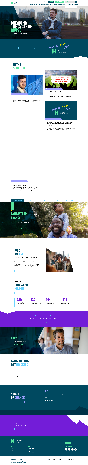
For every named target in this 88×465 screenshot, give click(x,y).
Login (45, 1)
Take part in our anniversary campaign (29, 48)
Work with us (54, 4)
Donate (51, 1)
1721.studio (24, 462)
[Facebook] (69, 449)
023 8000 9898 (31, 452)
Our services (32, 4)
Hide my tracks (59, 1)
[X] (75, 449)
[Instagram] (66, 449)
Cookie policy (20, 459)
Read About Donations (63, 379)
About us (38, 4)
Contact (76, 4)
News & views (70, 4)
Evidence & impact (62, 4)
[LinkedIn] (72, 449)
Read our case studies (17, 402)
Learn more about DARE (18, 344)
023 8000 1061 (30, 449)
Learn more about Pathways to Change (20, 227)
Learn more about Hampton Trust (23, 271)
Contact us (19, 428)
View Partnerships (16, 379)
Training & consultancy (46, 4)
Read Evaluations (39, 379)
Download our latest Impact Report (44, 322)
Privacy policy (13, 459)
